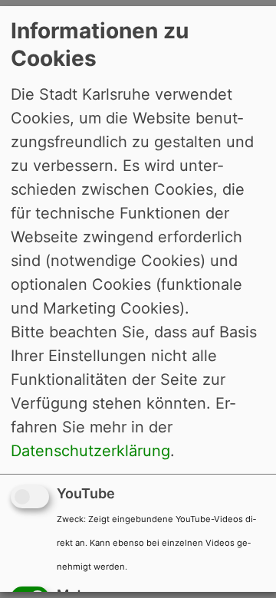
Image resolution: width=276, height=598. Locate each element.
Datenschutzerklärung (90, 451)
